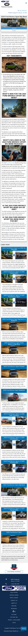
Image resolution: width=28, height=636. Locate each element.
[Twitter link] (14, 611)
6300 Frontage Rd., (15, 580)
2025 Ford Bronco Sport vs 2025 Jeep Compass (14, 414)
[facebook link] (13, 611)
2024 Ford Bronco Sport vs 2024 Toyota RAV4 (14, 509)
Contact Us (14, 600)
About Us (14, 603)
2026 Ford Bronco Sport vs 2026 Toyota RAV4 (14, 272)
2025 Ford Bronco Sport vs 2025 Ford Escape (14, 461)
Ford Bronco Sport (10, 162)
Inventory (14, 28)
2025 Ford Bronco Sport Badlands (14, 390)
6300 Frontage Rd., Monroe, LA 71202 (18, 12)
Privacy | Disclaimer (14, 619)
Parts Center (14, 597)
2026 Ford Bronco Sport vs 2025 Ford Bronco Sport (14, 296)
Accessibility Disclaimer (14, 571)
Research (14, 608)
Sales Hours (14, 592)
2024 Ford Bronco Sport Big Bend (14, 485)
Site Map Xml (14, 617)
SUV (8, 42)
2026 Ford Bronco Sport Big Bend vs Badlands (14, 319)
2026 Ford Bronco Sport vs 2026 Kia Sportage (14, 248)
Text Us (24, 628)
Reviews (14, 605)
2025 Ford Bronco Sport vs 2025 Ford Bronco (14, 438)
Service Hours (14, 595)
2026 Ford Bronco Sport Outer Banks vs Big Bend (14, 343)
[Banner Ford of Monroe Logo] (5, 1)
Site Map (14, 614)
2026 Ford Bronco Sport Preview (14, 366)
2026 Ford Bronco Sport (14, 532)
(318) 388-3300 (23, 10)
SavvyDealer (21, 631)
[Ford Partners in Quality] (14, 5)
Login (14, 622)
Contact (14, 30)
